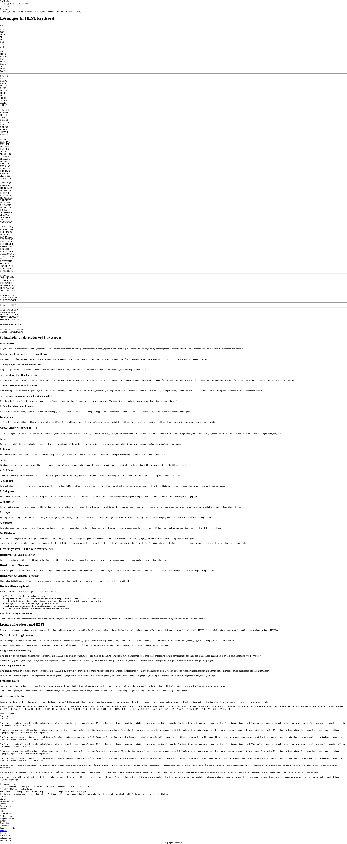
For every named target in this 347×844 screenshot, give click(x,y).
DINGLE (310, 706)
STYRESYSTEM (208, 709)
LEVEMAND (224, 709)
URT (161, 709)
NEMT (116, 706)
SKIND (37, 706)
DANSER (27, 706)
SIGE (290, 706)
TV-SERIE (299, 706)
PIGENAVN (27, 709)
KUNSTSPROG (241, 706)
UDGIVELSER (209, 706)
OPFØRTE (178, 706)
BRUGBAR (256, 706)
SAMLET (131, 709)
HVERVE (145, 706)
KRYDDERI (105, 706)
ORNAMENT (165, 706)
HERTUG (47, 706)
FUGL (85, 709)
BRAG (79, 706)
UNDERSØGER (192, 706)
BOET (95, 706)
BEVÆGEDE (74, 709)
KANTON (170, 709)
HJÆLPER (120, 709)
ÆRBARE (268, 706)
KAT (318, 706)
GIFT (110, 709)
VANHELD (61, 709)
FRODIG (125, 706)
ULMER (326, 706)
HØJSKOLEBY (225, 706)
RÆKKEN (58, 706)
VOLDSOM (192, 709)
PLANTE (181, 709)
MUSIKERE (280, 706)
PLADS (135, 706)
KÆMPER (70, 706)
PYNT (87, 706)
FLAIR (154, 709)
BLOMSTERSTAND (44, 709)
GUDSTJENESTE (98, 709)
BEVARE (15, 709)
